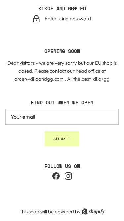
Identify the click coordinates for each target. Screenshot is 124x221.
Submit (61, 138)
